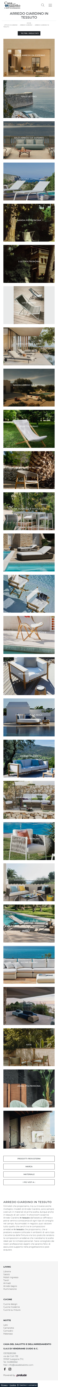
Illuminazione (10, 1289)
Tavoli (6, 1280)
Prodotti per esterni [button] (29, 1158)
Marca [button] (29, 1166)
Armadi (7, 1283)
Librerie (7, 1271)
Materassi (8, 1334)
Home (29, 23)
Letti (5, 1325)
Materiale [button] (29, 1174)
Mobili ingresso (10, 1277)
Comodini (8, 1331)
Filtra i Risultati (30, 33)
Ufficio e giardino (11, 25)
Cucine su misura (11, 1310)
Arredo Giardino (26, 25)
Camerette (8, 1328)
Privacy (4, 1385)
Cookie (13, 1385)
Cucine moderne (11, 1307)
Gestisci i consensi (28, 1385)
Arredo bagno (10, 1286)
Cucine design (10, 1304)
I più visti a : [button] (29, 1182)
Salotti (6, 1274)
